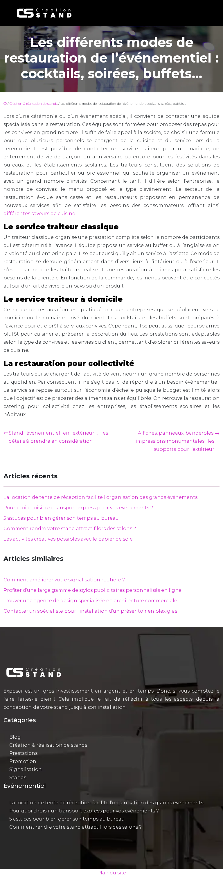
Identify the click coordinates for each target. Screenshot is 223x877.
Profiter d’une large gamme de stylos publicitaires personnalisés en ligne (92, 590)
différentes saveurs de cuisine (39, 213)
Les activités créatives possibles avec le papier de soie (68, 539)
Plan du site (111, 873)
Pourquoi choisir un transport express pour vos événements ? (78, 507)
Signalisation (25, 769)
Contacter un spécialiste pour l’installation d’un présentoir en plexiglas (90, 611)
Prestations (23, 753)
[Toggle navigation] (202, 12)
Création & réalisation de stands (33, 104)
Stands (17, 777)
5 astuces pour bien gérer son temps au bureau (61, 518)
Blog (15, 737)
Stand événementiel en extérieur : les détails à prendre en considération (58, 437)
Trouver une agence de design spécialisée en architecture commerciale (90, 600)
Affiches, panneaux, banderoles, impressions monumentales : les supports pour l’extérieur (175, 441)
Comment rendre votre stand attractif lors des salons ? (69, 528)
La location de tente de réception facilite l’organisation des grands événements (100, 497)
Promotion (22, 761)
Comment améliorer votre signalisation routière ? (64, 580)
